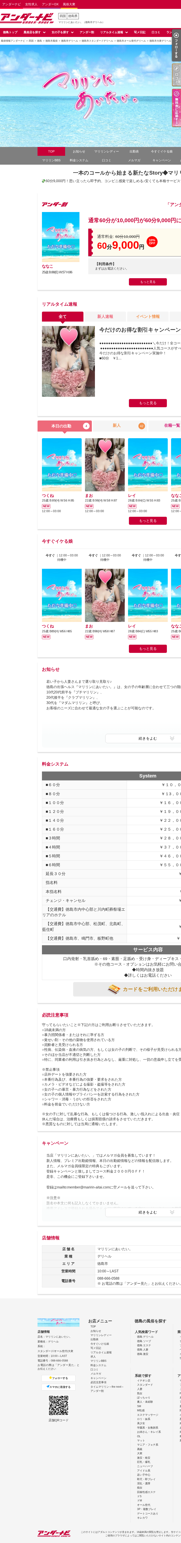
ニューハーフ (145, 1466)
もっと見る (148, 282)
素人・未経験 (145, 1401)
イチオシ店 (143, 1380)
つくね (48, 495)
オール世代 (143, 1504)
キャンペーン (162, 160)
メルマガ (134, 160)
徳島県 (72, 16)
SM (139, 1406)
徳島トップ (10, 32)
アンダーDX (50, 4)
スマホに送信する (60, 1387)
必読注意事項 (98, 1382)
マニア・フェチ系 (147, 1444)
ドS (139, 1496)
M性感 (141, 1410)
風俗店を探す (32, 32)
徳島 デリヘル (145, 1336)
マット (141, 1440)
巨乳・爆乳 (143, 1462)
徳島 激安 (142, 1354)
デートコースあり (147, 1513)
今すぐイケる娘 (162, 151)
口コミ (156, 32)
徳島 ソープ (144, 1341)
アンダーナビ (11, 4)
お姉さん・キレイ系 (149, 1431)
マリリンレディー (106, 151)
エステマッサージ (147, 1414)
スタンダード (145, 1384)
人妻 (139, 1389)
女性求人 (31, 4)
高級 (139, 1449)
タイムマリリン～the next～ (107, 1386)
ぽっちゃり (143, 1397)
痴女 (139, 1487)
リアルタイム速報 (111, 32)
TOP (51, 151)
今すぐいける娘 (99, 1343)
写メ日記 (139, 32)
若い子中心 (143, 1474)
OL (139, 1436)
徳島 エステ (144, 1345)
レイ (132, 495)
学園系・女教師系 (147, 1427)
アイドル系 (143, 1470)
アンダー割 (87, 32)
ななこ (47, 266)
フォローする (60, 1378)
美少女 (141, 1423)
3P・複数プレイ (146, 1509)
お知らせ (79, 151)
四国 (63, 16)
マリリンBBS (51, 160)
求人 (93, 1356)
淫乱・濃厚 (143, 1483)
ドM (139, 1500)
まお (89, 495)
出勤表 (134, 151)
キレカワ (142, 1517)
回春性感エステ (146, 1492)
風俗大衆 (69, 4)
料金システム (79, 160)
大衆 (139, 1453)
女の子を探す (60, 32)
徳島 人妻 (142, 1349)
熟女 (139, 1393)
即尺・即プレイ (146, 1479)
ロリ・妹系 (143, 1419)
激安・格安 (143, 1457)
